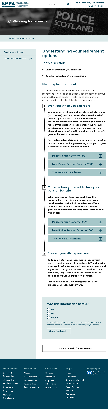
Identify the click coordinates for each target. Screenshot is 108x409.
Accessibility (85, 3)
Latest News (50, 377)
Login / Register (98, 6)
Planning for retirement (14, 52)
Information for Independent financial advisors (31, 384)
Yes (52, 309)
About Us (49, 373)
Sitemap (100, 3)
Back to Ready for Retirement (75, 348)
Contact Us (8, 391)
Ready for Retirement (21, 38)
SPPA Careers (51, 388)
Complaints (8, 387)
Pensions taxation (32, 377)
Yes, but (55, 317)
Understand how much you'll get (18, 59)
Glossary (28, 373)
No (52, 313)
